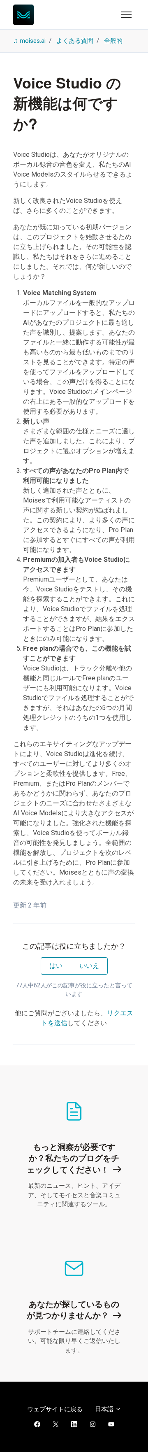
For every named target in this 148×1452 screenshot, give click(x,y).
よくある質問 (74, 40)
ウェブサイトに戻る (55, 1409)
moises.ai (33, 40)
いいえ (89, 966)
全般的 (113, 40)
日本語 (105, 1409)
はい (55, 966)
